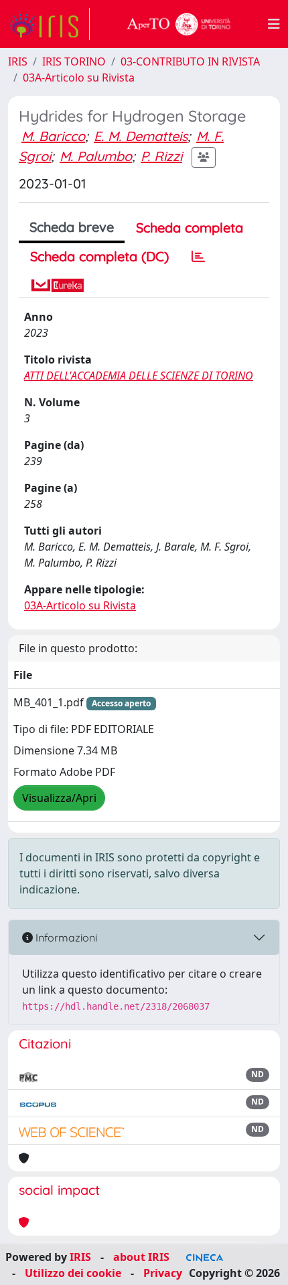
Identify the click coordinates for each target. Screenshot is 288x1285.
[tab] (198, 257)
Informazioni (65, 937)
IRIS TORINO (74, 61)
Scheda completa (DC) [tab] (99, 256)
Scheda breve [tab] (71, 227)
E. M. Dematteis (141, 136)
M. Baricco (53, 136)
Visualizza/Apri (59, 798)
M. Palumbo (96, 156)
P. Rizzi (161, 156)
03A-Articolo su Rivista (79, 77)
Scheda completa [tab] (189, 227)
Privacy (162, 1273)
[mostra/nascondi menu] (274, 24)
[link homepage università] (179, 24)
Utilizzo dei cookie (73, 1273)
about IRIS (141, 1257)
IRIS (17, 61)
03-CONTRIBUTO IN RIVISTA (190, 61)
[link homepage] (49, 24)
